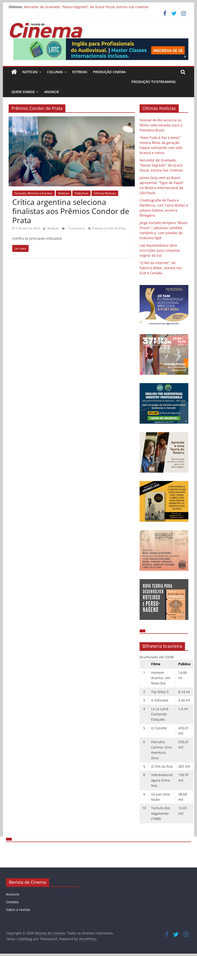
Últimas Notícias (105, 193)
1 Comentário (75, 228)
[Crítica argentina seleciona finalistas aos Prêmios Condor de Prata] (72, 119)
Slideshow (81, 193)
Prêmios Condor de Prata (109, 228)
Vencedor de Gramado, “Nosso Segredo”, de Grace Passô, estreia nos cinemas (86, 7)
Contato (12, 902)
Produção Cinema (109, 72)
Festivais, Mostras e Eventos (33, 193)
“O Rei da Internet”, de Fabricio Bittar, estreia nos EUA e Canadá (161, 268)
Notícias (30, 72)
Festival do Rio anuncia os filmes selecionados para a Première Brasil (161, 125)
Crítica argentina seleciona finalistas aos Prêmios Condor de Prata (70, 211)
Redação (53, 228)
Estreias (79, 72)
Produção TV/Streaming (153, 81)
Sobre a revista (18, 909)
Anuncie (51, 91)
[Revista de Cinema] (14, 72)
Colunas (55, 72)
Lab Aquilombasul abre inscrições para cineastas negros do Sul (160, 250)
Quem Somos (23, 91)
